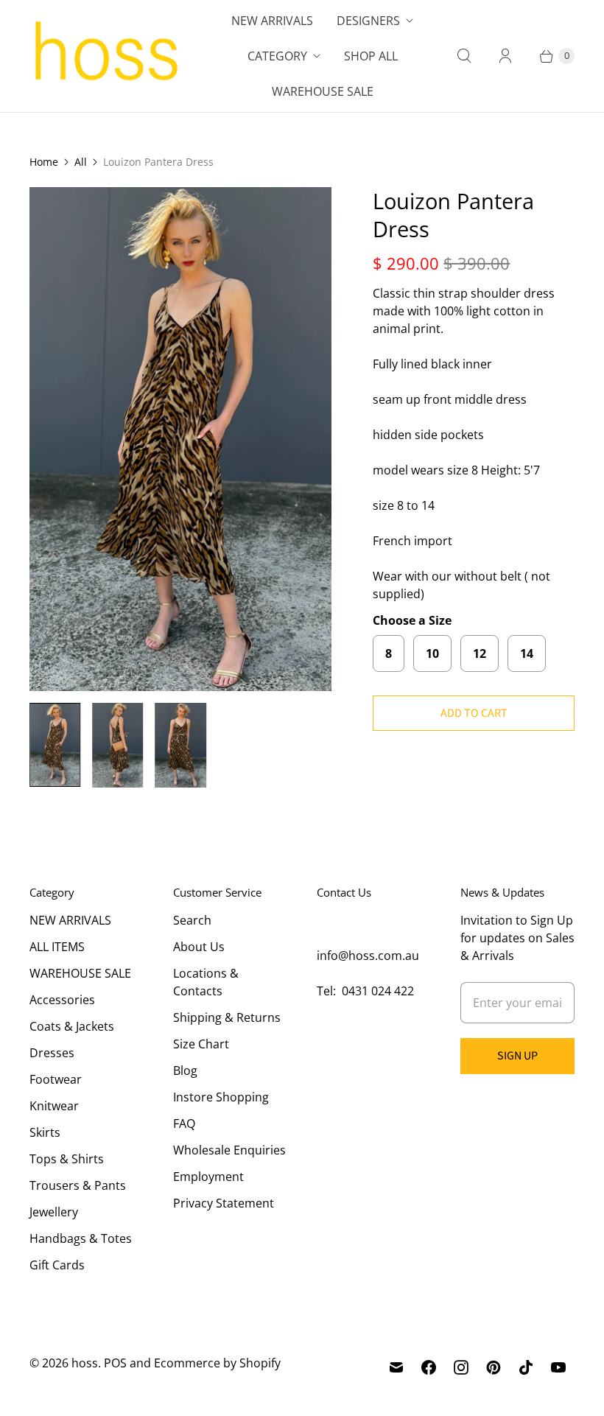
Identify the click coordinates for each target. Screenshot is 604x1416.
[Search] (464, 56)
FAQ (184, 1123)
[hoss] (104, 56)
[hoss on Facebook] (428, 1367)
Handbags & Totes (80, 1238)
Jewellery (53, 1212)
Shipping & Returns (227, 1017)
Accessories (62, 1000)
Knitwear (54, 1106)
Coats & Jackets (71, 1026)
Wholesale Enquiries (229, 1150)
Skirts (44, 1132)
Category (277, 56)
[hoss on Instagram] (461, 1367)
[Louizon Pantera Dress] (180, 439)
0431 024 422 (378, 991)
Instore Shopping (221, 1097)
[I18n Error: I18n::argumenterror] (54, 745)
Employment (208, 1176)
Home (43, 162)
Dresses (51, 1053)
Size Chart (201, 1044)
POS (115, 1363)
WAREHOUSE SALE (80, 973)
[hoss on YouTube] (558, 1367)
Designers (368, 21)
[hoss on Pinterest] (493, 1367)
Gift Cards (57, 1265)
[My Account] (505, 56)
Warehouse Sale (322, 91)
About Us (199, 947)
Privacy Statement (223, 1203)
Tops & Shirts (66, 1159)
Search (192, 920)
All (80, 162)
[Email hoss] (396, 1367)
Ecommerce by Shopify (217, 1363)
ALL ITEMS (57, 947)
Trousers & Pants (77, 1185)
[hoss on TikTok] (526, 1367)
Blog (185, 1070)
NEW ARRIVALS (70, 920)
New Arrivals (272, 21)
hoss (84, 1363)
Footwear (55, 1079)
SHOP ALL (371, 56)
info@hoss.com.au (368, 955)
